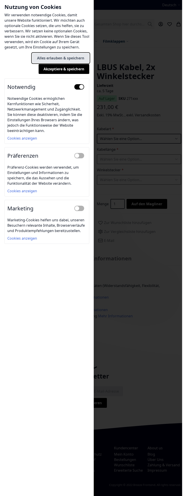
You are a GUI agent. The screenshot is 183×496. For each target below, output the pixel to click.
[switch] (79, 87)
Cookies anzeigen (22, 138)
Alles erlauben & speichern (60, 58)
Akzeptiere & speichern (64, 69)
